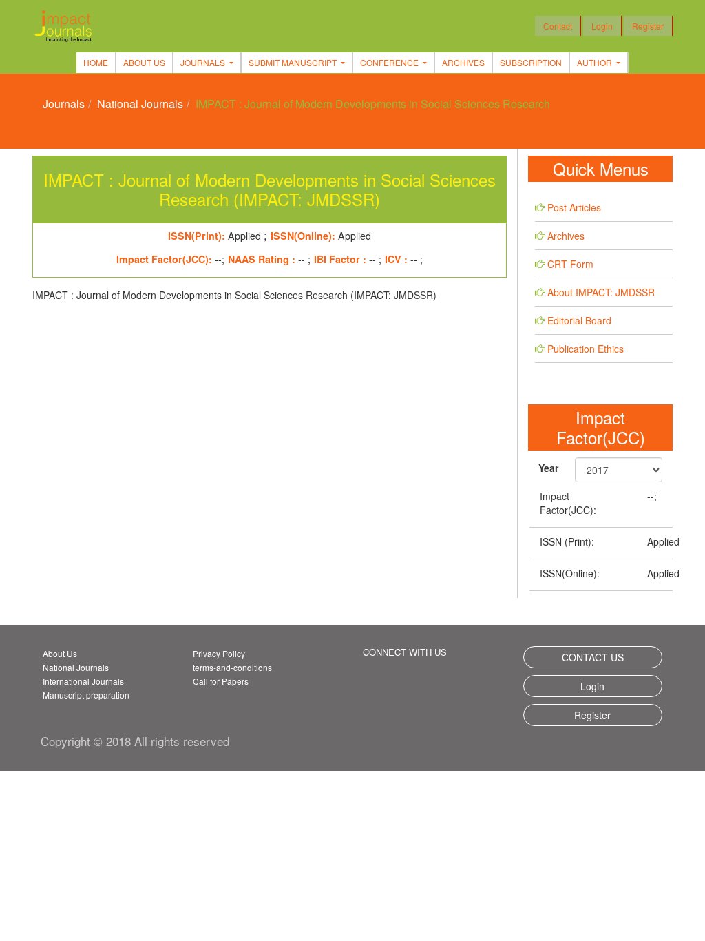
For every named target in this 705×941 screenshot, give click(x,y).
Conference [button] (390, 62)
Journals (64, 104)
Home (95, 62)
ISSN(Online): (570, 573)
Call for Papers (221, 681)
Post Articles (574, 207)
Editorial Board (579, 320)
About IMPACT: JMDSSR (601, 292)
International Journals (83, 681)
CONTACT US (593, 657)
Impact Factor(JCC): (568, 503)
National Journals (140, 104)
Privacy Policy (219, 653)
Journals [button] (203, 62)
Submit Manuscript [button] (294, 62)
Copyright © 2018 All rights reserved (135, 740)
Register (648, 26)
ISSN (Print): (567, 541)
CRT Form (570, 264)
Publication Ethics (585, 348)
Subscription (531, 62)
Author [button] (595, 62)
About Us (144, 62)
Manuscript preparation (86, 695)
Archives (463, 62)
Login (602, 26)
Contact (557, 26)
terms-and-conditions (232, 667)
